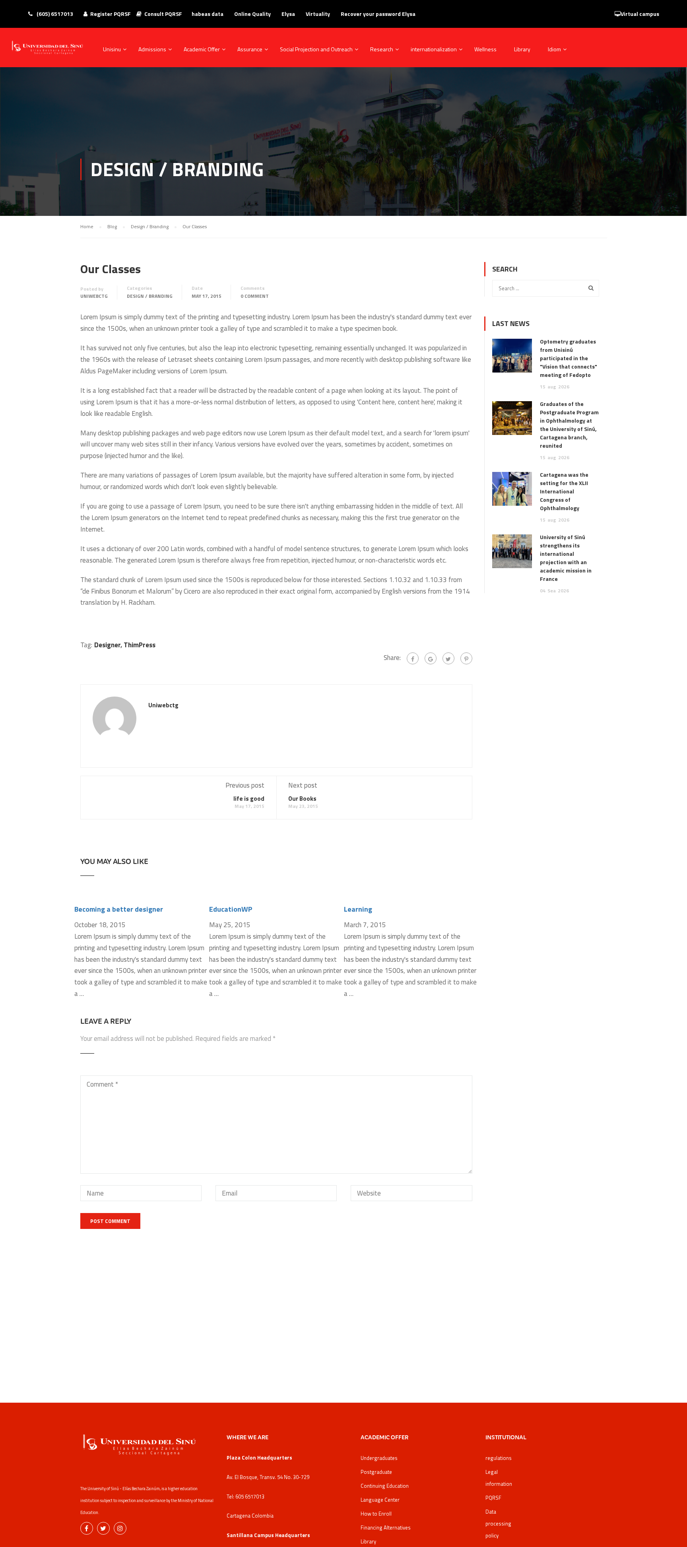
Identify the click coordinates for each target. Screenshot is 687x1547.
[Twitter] (448, 658)
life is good (248, 798)
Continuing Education (385, 1486)
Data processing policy (498, 1523)
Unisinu (112, 49)
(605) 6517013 (54, 14)
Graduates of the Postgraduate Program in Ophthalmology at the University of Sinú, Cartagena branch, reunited (569, 425)
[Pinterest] (466, 658)
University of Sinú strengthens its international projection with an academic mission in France (566, 558)
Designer (107, 645)
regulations (498, 1458)
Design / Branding (150, 296)
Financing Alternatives (386, 1527)
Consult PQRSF (163, 14)
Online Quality (252, 14)
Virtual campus (640, 14)
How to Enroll (376, 1514)
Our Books (302, 798)
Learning (358, 909)
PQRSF (493, 1498)
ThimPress (139, 645)
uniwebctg (94, 296)
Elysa (288, 14)
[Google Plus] (431, 658)
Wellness (485, 49)
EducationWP (230, 909)
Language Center (380, 1500)
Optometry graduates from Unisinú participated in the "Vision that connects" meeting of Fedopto (568, 358)
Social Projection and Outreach (316, 49)
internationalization (434, 49)
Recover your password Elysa (378, 14)
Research (381, 49)
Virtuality (318, 14)
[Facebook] (413, 658)
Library (522, 49)
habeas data (207, 14)
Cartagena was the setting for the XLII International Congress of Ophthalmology (564, 491)
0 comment (255, 296)
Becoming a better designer (118, 909)
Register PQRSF (110, 14)
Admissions (152, 49)
